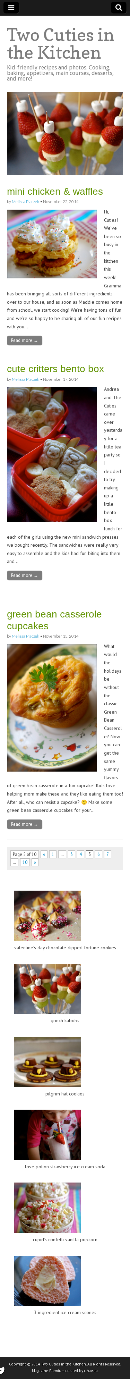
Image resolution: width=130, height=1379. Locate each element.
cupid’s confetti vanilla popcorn (65, 1239)
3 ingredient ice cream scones (65, 1312)
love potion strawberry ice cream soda (65, 1166)
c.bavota (91, 1370)
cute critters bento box (55, 368)
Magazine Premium (48, 1370)
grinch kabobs (65, 1020)
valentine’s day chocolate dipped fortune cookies (65, 947)
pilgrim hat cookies (65, 1094)
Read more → (24, 340)
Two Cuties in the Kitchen (60, 43)
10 (25, 862)
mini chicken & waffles (55, 191)
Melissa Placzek (25, 201)
